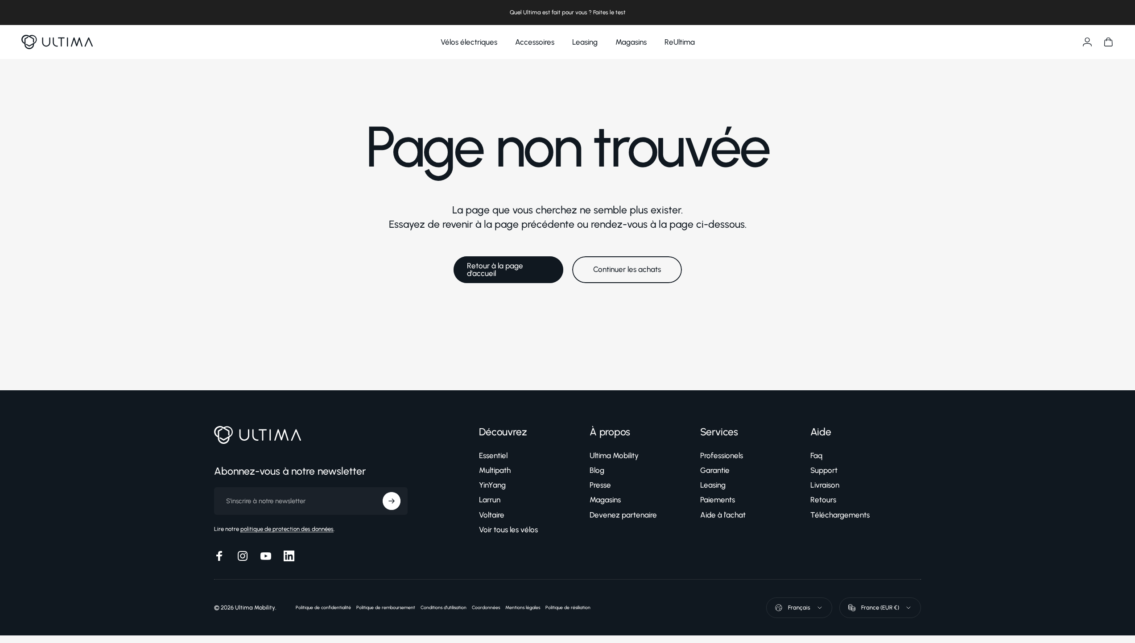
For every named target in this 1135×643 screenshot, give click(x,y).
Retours (823, 499)
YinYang (492, 484)
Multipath (495, 470)
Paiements (717, 499)
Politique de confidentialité (323, 607)
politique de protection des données (287, 529)
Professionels (721, 455)
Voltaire (491, 514)
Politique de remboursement (385, 607)
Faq (816, 455)
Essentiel (493, 455)
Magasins (605, 499)
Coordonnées (486, 607)
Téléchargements (840, 514)
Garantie (715, 470)
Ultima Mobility (614, 455)
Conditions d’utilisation (443, 607)
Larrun (489, 499)
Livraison (824, 484)
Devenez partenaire (623, 514)
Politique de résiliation (567, 607)
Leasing (713, 484)
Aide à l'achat (723, 514)
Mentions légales (522, 607)
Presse (600, 484)
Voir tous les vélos (508, 529)
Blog (597, 470)
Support (824, 470)
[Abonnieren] (391, 501)
